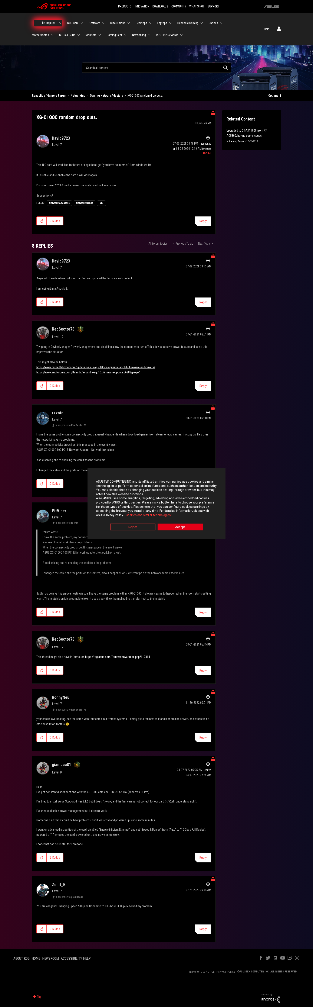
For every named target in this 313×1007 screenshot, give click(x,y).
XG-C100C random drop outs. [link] (145, 95)
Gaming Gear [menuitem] (114, 35)
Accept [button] (180, 527)
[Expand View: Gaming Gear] (125, 35)
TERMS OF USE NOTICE (201, 971)
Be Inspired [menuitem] (48, 23)
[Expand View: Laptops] (170, 23)
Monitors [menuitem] (91, 35)
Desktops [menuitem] (141, 23)
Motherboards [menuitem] (40, 35)
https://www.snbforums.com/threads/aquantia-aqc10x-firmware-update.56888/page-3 (88, 372)
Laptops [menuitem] (162, 23)
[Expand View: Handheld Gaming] (202, 23)
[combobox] (156, 67)
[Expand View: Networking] (149, 35)
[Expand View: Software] (103, 23)
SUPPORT (213, 6)
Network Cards (84, 203)
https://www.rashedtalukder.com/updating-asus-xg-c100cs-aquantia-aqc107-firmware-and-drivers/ (95, 367)
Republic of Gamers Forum (49, 95)
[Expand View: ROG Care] (82, 23)
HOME (36, 958)
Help (266, 29)
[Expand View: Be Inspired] (60, 23)
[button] (42, 221)
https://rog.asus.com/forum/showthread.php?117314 (117, 657)
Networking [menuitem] (139, 35)
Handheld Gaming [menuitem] (187, 23)
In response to (71, 425)
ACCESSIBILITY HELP (76, 958)
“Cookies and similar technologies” (148, 515)
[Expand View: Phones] (221, 23)
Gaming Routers (237, 141)
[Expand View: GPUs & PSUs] (78, 35)
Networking (78, 95)
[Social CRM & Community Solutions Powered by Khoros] (270, 998)
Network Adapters (59, 203)
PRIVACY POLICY (226, 971)
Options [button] (273, 95)
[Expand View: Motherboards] (52, 35)
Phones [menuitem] (213, 23)
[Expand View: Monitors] (100, 35)
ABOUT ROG (21, 958)
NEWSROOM (50, 958)
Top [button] (39, 996)
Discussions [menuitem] (117, 23)
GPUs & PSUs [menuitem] (67, 35)
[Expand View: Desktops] (150, 23)
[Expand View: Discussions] (128, 23)
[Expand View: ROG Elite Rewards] (181, 35)
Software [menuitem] (94, 23)
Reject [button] (132, 527)
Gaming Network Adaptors (106, 95)
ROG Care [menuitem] (73, 23)
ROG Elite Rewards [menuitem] (167, 35)
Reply (203, 221)
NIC (101, 203)
